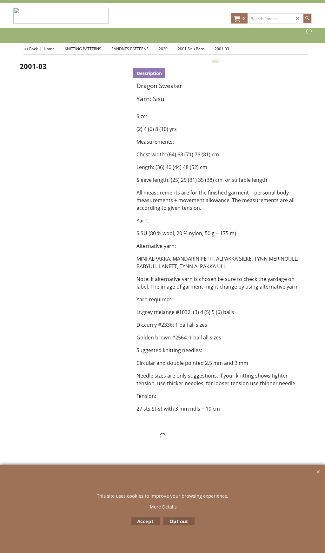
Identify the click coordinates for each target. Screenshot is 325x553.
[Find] (307, 18)
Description (149, 73)
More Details (163, 507)
